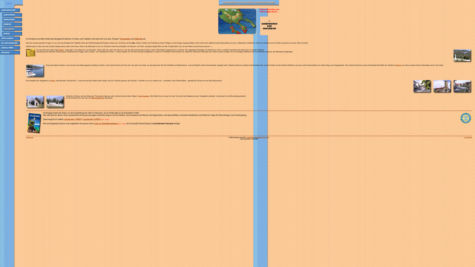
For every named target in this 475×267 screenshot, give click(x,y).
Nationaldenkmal (97, 98)
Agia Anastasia (143, 96)
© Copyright (468, 137)
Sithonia (138, 39)
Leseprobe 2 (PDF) (92, 119)
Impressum (29, 137)
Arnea (53, 81)
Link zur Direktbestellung (106, 123)
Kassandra (125, 39)
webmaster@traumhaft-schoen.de (258, 137)
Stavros (398, 65)
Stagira (61, 50)
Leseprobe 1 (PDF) (73, 119)
